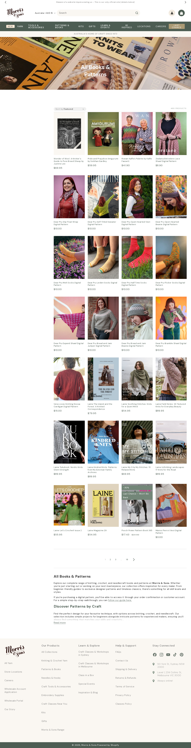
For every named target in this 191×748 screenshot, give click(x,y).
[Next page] (133, 559)
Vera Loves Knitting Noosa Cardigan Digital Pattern (69, 361)
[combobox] (98, 13)
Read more (60, 622)
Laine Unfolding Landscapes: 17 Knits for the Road (170, 427)
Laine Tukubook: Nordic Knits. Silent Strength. (67, 425)
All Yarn (8, 663)
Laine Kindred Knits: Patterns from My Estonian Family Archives (102, 427)
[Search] (137, 13)
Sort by (59, 109)
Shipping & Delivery (126, 669)
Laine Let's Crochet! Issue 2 (69, 488)
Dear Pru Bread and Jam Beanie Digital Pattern (136, 301)
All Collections (49, 652)
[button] (181, 13)
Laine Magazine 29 (98, 485)
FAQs (118, 652)
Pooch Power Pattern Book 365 (134, 488)
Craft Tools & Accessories (56, 686)
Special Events (86, 683)
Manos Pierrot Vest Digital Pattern (171, 488)
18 (127, 559)
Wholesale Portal (13, 700)
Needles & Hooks (51, 677)
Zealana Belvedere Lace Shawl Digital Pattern (169, 116)
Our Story (9, 709)
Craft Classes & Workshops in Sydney (93, 653)
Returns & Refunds (125, 677)
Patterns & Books (51, 669)
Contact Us (121, 660)
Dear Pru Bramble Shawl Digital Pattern (169, 301)
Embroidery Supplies (52, 695)
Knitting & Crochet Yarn (54, 660)
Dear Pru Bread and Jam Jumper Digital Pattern (102, 301)
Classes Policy (123, 703)
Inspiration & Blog (88, 692)
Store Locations (13, 671)
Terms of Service (124, 686)
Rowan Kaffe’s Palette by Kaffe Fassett (136, 116)
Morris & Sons (89, 745)
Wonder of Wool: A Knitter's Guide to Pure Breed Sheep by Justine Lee (67, 120)
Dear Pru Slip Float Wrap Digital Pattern (68, 179)
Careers (8, 680)
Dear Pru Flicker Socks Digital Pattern (168, 240)
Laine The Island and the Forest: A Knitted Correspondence (102, 364)
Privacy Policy (123, 695)
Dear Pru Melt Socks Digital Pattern (65, 240)
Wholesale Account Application (15, 690)
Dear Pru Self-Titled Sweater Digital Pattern (101, 179)
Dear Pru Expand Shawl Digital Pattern (67, 301)
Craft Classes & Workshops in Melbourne (93, 665)
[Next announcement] (185, 2)
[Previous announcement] (5, 2)
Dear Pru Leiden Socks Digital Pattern (101, 240)
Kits (43, 712)
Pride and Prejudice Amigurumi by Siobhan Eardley (101, 118)
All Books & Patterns (100, 60)
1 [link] (105, 559)
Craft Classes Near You (54, 703)
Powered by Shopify (108, 745)
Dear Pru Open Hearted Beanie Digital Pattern (169, 179)
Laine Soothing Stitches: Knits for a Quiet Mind (136, 361)
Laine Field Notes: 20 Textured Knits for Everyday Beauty (168, 364)
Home (81, 60)
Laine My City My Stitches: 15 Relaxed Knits (136, 425)
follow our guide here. (120, 600)
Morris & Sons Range (52, 729)
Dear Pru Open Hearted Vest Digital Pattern (135, 179)
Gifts (44, 721)
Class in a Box (86, 675)
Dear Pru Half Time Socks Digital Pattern (136, 240)
